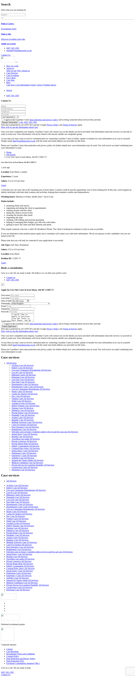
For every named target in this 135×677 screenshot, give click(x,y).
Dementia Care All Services (23, 377)
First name (5, 295)
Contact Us (5, 55)
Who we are (11, 71)
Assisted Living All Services (23, 403)
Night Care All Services (21, 401)
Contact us (10, 277)
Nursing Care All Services (22, 408)
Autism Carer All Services (22, 417)
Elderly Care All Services (22, 368)
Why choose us (23, 71)
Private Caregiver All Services (24, 441)
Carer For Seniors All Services (24, 425)
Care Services (12, 73)
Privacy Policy (53, 125)
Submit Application (9, 326)
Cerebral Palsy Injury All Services (26, 448)
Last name (5, 298)
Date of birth (6, 301)
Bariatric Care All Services (23, 420)
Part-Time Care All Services (23, 382)
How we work (12, 66)
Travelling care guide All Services (26, 439)
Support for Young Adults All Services (28, 460)
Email (3, 306)
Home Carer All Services (22, 391)
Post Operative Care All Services (25, 427)
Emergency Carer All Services (24, 455)
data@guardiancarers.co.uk (24, 141)
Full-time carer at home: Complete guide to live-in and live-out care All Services (45, 432)
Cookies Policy (12, 656)
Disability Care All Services (23, 415)
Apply (3, 185)
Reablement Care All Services (24, 429)
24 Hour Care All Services (23, 365)
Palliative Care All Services (23, 410)
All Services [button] (11, 363)
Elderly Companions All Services (25, 446)
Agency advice (36, 85)
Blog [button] (8, 82)
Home (8, 152)
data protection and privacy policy (44, 120)
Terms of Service (70, 125)
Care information (23, 85)
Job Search (10, 155)
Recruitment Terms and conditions (20, 654)
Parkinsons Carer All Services (24, 453)
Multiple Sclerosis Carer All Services (27, 422)
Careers (9, 649)
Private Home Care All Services (25, 413)
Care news (10, 85)
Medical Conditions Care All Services (27, 463)
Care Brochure (12, 651)
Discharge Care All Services (23, 470)
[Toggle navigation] (16, 62)
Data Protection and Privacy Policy (20, 658)
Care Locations (12, 75)
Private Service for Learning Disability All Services (33, 465)
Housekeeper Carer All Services (25, 384)
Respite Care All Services (22, 436)
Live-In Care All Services (22, 372)
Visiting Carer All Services (23, 398)
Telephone (5, 309)
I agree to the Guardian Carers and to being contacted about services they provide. (52, 120)
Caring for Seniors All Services (24, 394)
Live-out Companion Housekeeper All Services (31, 370)
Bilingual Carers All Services (24, 375)
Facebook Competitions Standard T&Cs (23, 663)
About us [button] (10, 68)
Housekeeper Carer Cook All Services (27, 387)
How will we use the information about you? (19, 127)
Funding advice (49, 85)
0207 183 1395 (28, 122)
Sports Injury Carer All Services (25, 451)
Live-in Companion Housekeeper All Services (31, 389)
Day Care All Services (21, 396)
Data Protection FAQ (15, 661)
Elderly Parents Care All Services (25, 406)
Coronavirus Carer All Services (25, 467)
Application (6, 321)
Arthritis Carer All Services (23, 458)
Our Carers (11, 78)
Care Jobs (10, 80)
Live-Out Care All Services (23, 379)
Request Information (10, 122)
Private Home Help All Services (25, 444)
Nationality (5, 303)
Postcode (5, 311)
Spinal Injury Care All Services (24, 434)
